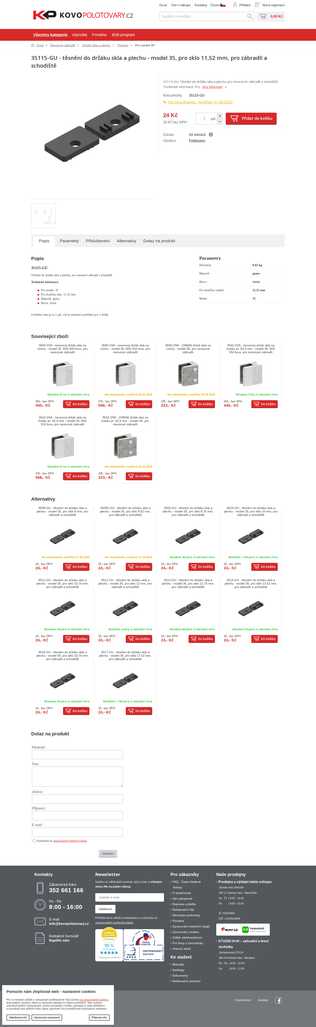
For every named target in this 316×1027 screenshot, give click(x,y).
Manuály (178, 964)
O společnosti (181, 893)
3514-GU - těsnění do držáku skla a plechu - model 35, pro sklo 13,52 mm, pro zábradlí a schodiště (251, 583)
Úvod (163, 5)
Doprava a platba (184, 904)
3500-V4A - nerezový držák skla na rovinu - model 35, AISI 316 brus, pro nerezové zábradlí (125, 349)
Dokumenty (180, 975)
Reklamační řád (183, 909)
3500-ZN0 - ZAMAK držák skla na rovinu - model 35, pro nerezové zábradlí (188, 349)
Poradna (99, 35)
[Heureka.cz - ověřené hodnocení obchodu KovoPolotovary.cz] (109, 960)
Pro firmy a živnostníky (187, 943)
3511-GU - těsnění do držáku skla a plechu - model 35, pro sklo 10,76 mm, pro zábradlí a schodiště (62, 583)
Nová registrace (273, 5)
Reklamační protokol (186, 981)
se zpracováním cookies (94, 999)
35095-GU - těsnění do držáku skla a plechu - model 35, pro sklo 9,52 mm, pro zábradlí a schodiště (125, 511)
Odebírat (105, 909)
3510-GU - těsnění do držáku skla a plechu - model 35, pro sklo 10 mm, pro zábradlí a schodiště (251, 511)
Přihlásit (244, 5)
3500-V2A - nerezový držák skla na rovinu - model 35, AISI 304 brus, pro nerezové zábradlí (62, 349)
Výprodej (79, 35)
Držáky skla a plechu (96, 45)
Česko (215, 5)
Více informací (212, 87)
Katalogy (178, 970)
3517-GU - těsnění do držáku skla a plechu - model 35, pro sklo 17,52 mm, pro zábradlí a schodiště (125, 655)
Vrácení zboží (181, 948)
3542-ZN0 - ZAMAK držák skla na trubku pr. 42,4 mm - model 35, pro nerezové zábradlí (125, 421)
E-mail (69, 921)
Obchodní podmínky (186, 915)
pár (213, 119)
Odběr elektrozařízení (187, 937)
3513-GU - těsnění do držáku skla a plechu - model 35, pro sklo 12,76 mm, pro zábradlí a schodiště (188, 583)
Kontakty (201, 5)
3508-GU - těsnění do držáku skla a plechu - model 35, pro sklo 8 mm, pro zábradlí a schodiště (62, 511)
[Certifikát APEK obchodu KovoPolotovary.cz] (144, 960)
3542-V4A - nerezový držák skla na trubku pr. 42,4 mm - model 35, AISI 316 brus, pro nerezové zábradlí (62, 421)
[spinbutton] (205, 118)
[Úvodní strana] (83, 15)
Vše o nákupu (180, 5)
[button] (219, 116)
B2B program (123, 35)
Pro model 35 (144, 45)
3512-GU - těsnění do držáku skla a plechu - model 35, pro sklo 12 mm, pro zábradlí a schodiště (125, 583)
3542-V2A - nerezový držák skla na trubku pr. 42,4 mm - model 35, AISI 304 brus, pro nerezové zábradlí (251, 349)
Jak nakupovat (182, 898)
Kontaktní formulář (64, 938)
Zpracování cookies (185, 932)
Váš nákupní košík (263, 16)
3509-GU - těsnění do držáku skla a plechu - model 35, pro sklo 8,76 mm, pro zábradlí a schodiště (188, 511)
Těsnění (122, 45)
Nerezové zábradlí (62, 45)
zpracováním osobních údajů (70, 840)
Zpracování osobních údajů (191, 926)
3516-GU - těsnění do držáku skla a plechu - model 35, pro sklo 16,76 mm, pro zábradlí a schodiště (62, 655)
